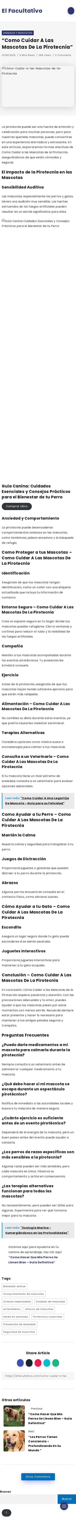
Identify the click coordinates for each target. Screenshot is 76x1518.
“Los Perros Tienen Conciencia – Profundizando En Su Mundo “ (44, 1444)
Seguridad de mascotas (19, 1331)
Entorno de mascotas (39, 1309)
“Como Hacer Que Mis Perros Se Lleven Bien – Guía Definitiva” (50, 1418)
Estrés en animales (15, 1316)
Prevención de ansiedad (19, 1324)
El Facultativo (22, 11)
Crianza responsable (17, 1301)
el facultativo (12, 1309)
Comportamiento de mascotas (23, 1293)
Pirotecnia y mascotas (47, 1316)
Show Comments (38, 1476)
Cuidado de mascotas (50, 1301)
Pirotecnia (60, 152)
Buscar (5, 1492)
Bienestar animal (14, 1286)
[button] (17, 506)
